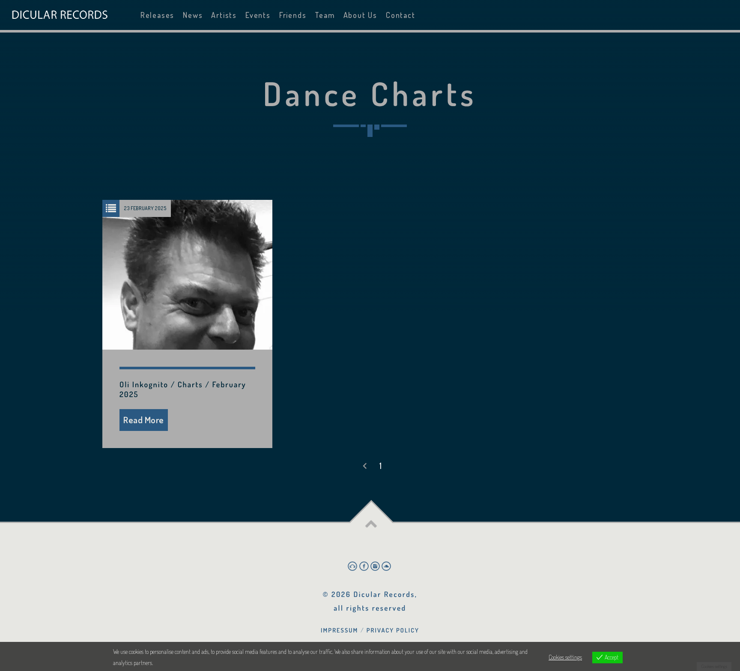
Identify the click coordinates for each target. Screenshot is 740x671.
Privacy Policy (393, 630)
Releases (157, 15)
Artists (224, 15)
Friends (293, 15)
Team (324, 15)
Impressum (339, 630)
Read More (143, 419)
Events (258, 15)
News (193, 15)
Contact (400, 15)
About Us (360, 15)
